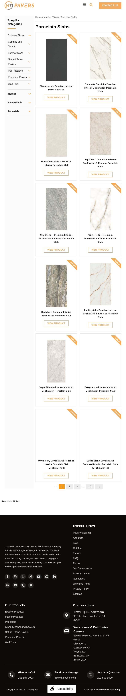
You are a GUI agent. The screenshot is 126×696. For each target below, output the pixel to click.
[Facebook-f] (7, 566)
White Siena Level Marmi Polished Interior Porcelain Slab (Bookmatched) (100, 464)
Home (38, 17)
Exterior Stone (16, 35)
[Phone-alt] (23, 575)
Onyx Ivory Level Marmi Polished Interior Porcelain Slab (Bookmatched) (56, 464)
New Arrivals (15, 102)
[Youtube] (38, 566)
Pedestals (13, 111)
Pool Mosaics (15, 70)
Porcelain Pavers (17, 77)
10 (91, 486)
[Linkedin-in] (7, 575)
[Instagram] (15, 566)
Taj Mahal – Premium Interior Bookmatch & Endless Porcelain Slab (100, 163)
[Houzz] (54, 566)
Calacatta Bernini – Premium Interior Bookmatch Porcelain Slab (100, 88)
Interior (12, 93)
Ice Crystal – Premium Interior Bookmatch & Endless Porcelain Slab (100, 313)
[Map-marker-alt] (31, 575)
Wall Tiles (13, 83)
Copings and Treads (15, 44)
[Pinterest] (46, 566)
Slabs (56, 17)
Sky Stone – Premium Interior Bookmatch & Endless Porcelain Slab (56, 238)
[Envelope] (15, 575)
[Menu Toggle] (85, 5)
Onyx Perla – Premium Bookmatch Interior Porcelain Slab (100, 238)
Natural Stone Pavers (15, 62)
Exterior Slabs (15, 53)
